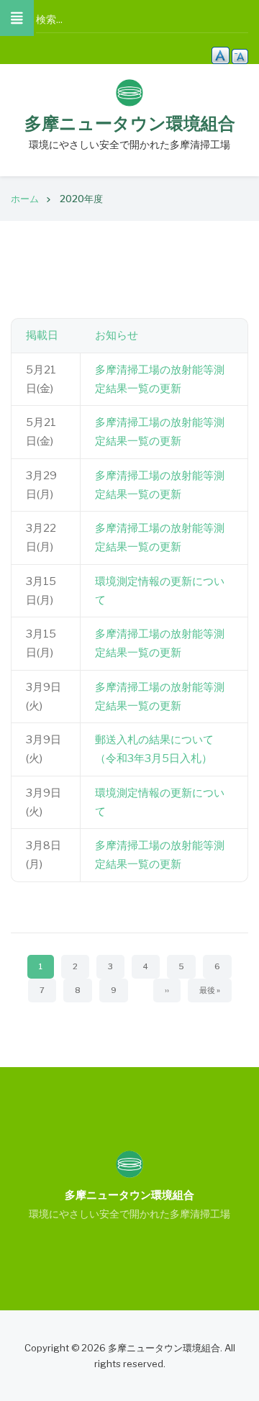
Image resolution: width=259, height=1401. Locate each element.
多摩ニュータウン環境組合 (129, 123)
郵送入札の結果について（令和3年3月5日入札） (154, 749)
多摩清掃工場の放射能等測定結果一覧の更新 (159, 379)
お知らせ (116, 335)
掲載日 (42, 335)
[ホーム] (129, 92)
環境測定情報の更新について (159, 591)
